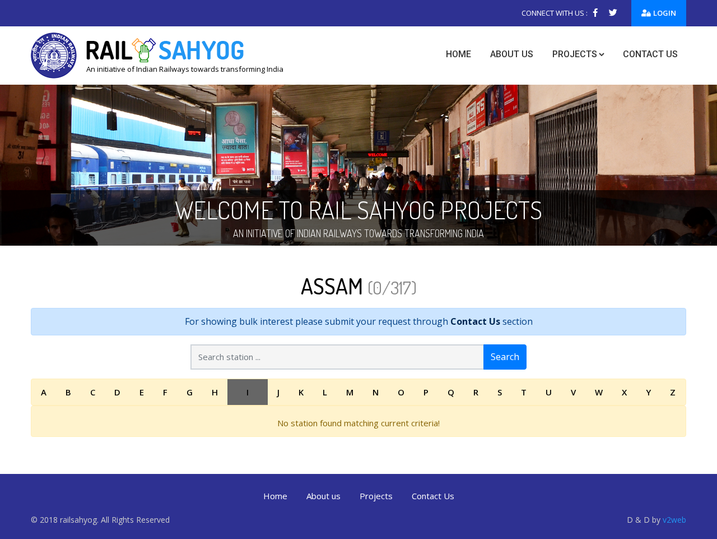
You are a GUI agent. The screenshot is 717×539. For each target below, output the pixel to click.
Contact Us (475, 321)
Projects (574, 54)
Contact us (650, 54)
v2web (674, 519)
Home (458, 54)
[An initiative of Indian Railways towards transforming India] (157, 54)
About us (511, 54)
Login (664, 13)
